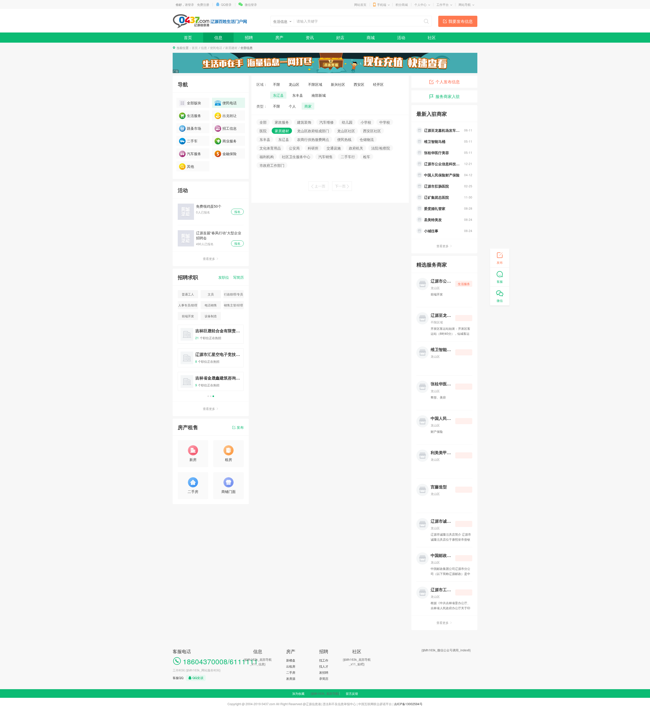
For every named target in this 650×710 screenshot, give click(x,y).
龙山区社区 (346, 130)
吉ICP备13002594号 (408, 704)
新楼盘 (290, 660)
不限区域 (315, 84)
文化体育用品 (270, 148)
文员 (211, 294)
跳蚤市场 (194, 128)
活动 (401, 37)
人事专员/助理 (187, 305)
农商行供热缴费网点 (313, 139)
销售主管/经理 (233, 305)
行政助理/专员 (233, 294)
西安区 (359, 84)
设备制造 (211, 316)
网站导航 (465, 4)
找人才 (323, 666)
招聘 (249, 37)
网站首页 (360, 4)
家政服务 (282, 122)
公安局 (294, 148)
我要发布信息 (460, 21)
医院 (263, 130)
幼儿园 (347, 122)
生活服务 (194, 115)
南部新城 (319, 95)
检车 (366, 156)
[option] (211, 360)
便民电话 (216, 47)
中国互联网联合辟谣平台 (375, 704)
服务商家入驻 (447, 96)
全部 (263, 122)
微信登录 (251, 4)
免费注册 (203, 4)
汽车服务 (194, 153)
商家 (308, 106)
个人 (292, 106)
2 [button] (211, 396)
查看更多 (209, 258)
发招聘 (323, 672)
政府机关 (356, 148)
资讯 (310, 37)
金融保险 (229, 153)
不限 (276, 84)
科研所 (313, 148)
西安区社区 (372, 130)
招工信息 (229, 128)
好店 (340, 37)
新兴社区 (338, 84)
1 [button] (208, 396)
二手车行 (348, 156)
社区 (432, 37)
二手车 (192, 140)
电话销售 (211, 305)
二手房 (290, 672)
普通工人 (188, 294)
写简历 (238, 277)
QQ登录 (226, 4)
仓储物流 (367, 139)
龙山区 (294, 84)
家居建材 (231, 47)
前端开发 (188, 316)
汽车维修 (326, 122)
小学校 (366, 122)
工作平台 (442, 4)
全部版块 (194, 102)
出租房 (290, 666)
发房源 (290, 678)
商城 (371, 37)
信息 (218, 37)
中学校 (384, 122)
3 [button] (213, 396)
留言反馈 (352, 693)
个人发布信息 (447, 82)
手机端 (381, 4)
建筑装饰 (304, 122)
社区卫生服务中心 (296, 156)
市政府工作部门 (271, 165)
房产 (279, 37)
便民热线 (344, 139)
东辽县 (278, 95)
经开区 (378, 84)
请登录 (189, 4)
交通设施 (334, 148)
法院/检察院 (380, 148)
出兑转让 (229, 115)
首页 (188, 37)
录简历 (323, 678)
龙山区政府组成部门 (313, 130)
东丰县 (297, 95)
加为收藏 (298, 693)
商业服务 (229, 140)
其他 (190, 166)
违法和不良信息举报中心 (339, 704)
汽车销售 (325, 156)
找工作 (323, 660)
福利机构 (266, 156)
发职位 (223, 277)
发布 (240, 427)
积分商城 (402, 4)
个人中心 (420, 4)
